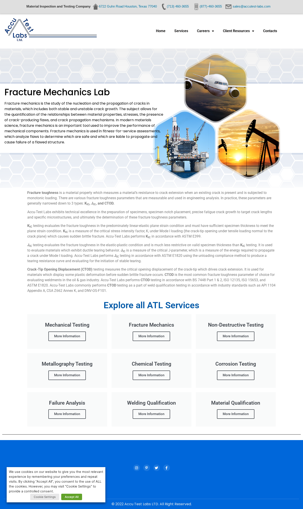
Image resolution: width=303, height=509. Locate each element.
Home (160, 31)
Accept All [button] (72, 497)
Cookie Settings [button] (45, 497)
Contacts (270, 31)
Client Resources (236, 31)
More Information (67, 336)
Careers (203, 31)
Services (181, 31)
